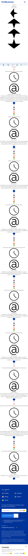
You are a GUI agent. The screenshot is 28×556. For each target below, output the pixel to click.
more (11, 551)
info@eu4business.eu (8, 527)
